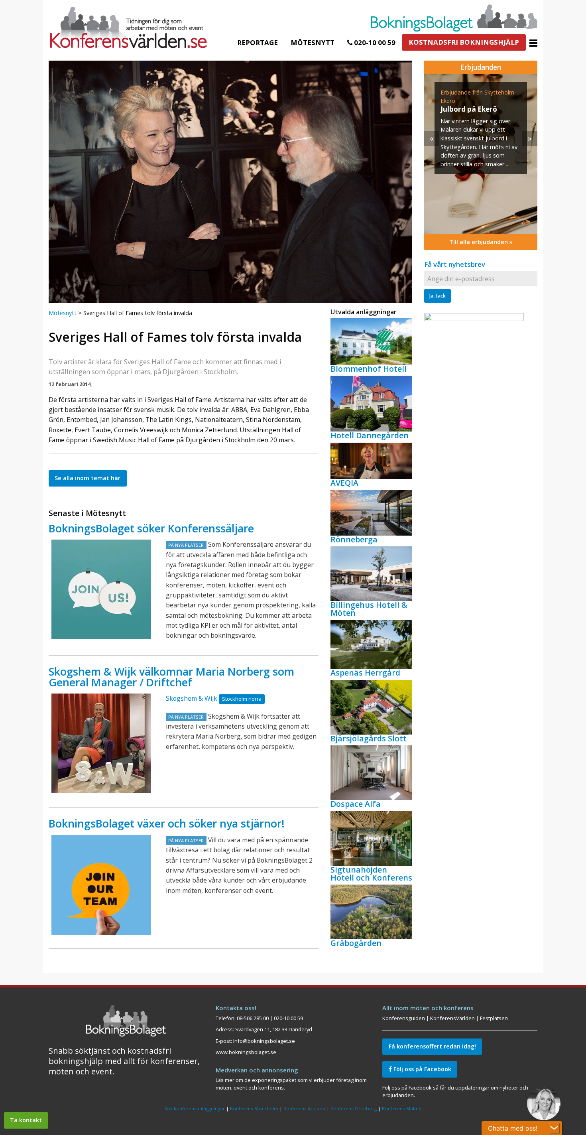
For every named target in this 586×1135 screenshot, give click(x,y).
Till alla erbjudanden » (481, 242)
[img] (442, 154)
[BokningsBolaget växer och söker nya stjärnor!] (101, 885)
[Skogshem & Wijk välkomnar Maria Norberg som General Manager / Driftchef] (101, 743)
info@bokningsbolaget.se (264, 1040)
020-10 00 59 (373, 42)
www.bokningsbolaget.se (246, 1052)
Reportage (257, 42)
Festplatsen (494, 1018)
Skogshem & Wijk (191, 698)
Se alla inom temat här (87, 478)
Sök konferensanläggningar (194, 1108)
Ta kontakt (26, 1120)
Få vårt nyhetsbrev (454, 264)
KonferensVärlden (452, 1018)
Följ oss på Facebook (421, 1069)
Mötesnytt (312, 42)
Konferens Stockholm (254, 1108)
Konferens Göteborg (353, 1108)
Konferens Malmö (402, 1108)
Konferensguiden (403, 1018)
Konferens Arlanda (304, 1108)
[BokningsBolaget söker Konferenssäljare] (101, 589)
